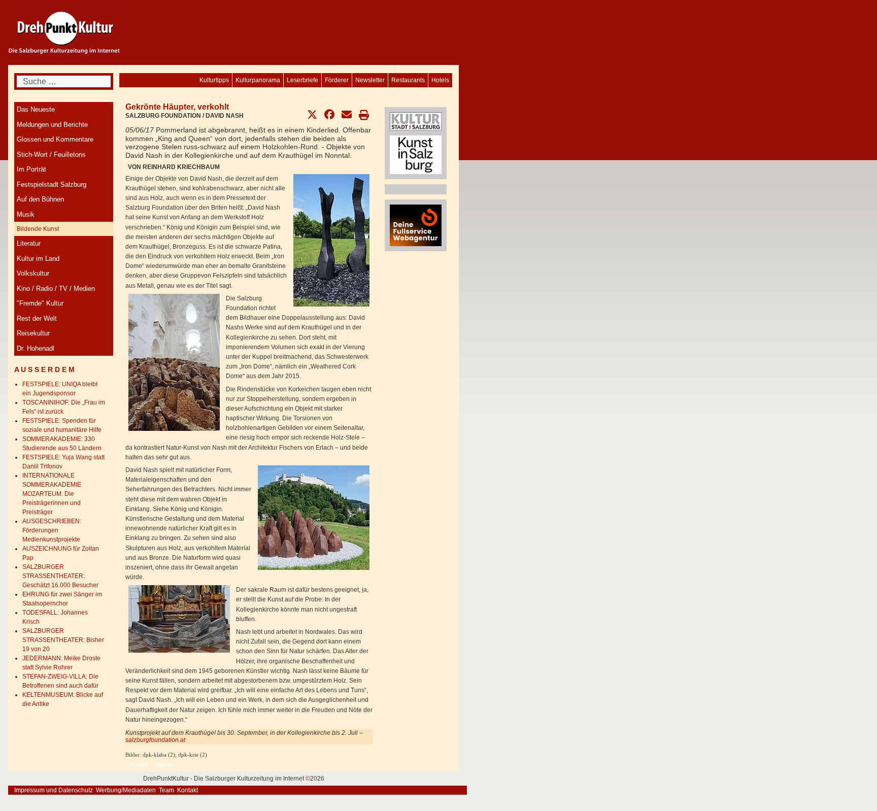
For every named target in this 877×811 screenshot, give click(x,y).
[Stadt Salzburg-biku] (416, 120)
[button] (312, 115)
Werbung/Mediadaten (126, 790)
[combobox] (64, 81)
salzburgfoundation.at (155, 740)
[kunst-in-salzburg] (416, 154)
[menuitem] (440, 80)
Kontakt (187, 790)
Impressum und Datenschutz (53, 790)
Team (166, 790)
